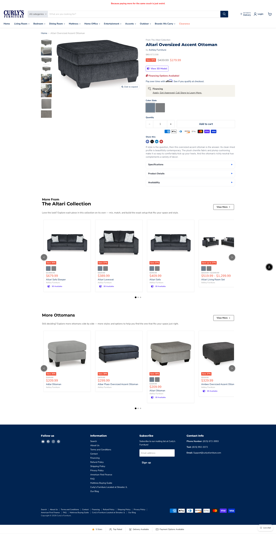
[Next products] (232, 257)
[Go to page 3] (140, 297)
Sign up (146, 462)
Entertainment (112, 23)
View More (222, 207)
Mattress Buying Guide (101, 483)
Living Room (21, 23)
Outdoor (144, 23)
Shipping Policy (97, 466)
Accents (129, 23)
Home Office (91, 23)
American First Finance (101, 474)
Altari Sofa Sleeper (56, 279)
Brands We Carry (164, 23)
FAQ (92, 478)
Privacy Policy (97, 470)
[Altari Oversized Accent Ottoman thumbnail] (46, 42)
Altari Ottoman (157, 390)
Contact (94, 453)
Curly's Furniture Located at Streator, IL (108, 487)
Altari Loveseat (106, 279)
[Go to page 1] (135, 297)
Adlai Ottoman (53, 384)
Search (93, 441)
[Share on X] (152, 141)
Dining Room (56, 23)
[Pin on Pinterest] (161, 141)
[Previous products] (44, 257)
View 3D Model (158, 68)
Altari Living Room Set (213, 279)
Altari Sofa (155, 279)
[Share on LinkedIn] (156, 141)
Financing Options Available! (163, 75)
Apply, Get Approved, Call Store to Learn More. (177, 92)
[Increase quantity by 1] (171, 124)
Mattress (74, 23)
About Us (94, 445)
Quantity (150, 117)
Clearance (184, 23)
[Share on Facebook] (147, 141)
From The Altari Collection (158, 40)
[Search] (224, 14)
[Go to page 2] (138, 297)
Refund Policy (97, 462)
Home (7, 23)
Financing (95, 457)
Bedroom (38, 23)
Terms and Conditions (100, 449)
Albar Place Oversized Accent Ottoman (118, 384)
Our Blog (94, 491)
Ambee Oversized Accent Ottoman (219, 384)
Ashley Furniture (157, 49)
